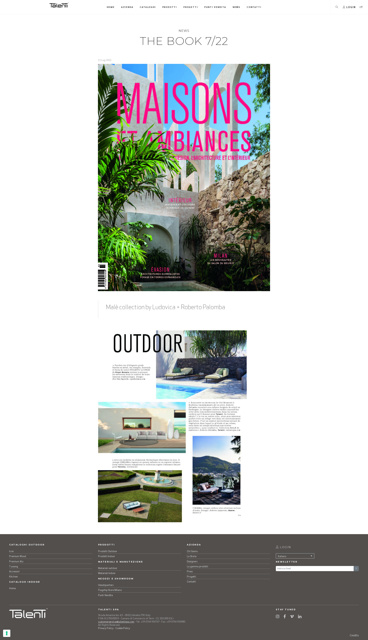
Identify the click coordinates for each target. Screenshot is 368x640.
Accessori (14, 571)
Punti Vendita (105, 595)
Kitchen (13, 576)
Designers (192, 561)
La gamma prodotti (197, 566)
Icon (11, 551)
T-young (13, 566)
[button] (361, 7)
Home (12, 588)
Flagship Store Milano (110, 589)
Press (190, 571)
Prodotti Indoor (106, 556)
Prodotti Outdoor (107, 551)
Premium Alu (16, 561)
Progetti (191, 576)
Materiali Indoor (107, 573)
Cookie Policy (122, 628)
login (285, 547)
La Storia (191, 556)
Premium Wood (17, 556)
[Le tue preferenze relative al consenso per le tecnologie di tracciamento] (6, 633)
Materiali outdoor (107, 568)
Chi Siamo (192, 551)
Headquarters (105, 584)
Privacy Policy (105, 628)
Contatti (191, 581)
